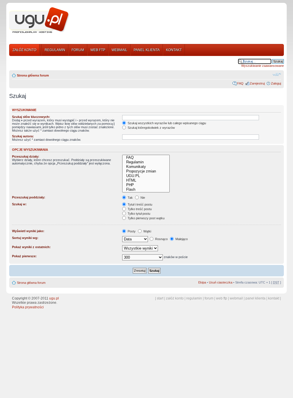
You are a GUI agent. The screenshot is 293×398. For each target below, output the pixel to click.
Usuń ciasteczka (220, 282)
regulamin (194, 298)
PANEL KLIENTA (147, 50)
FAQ (240, 83)
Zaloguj (276, 83)
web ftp (221, 298)
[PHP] (146, 185)
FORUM (78, 50)
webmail (236, 298)
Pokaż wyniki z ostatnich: (31, 247)
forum (209, 298)
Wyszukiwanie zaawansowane (262, 65)
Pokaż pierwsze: (24, 256)
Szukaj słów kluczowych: (31, 116)
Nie (142, 197)
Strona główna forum (33, 75)
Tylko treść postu (139, 209)
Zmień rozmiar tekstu (277, 74)
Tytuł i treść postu (139, 204)
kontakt (273, 298)
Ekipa (202, 282)
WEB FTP (97, 50)
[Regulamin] (146, 162)
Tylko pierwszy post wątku (146, 218)
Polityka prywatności (28, 307)
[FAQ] (146, 157)
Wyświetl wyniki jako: (28, 231)
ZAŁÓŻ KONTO (24, 50)
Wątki (146, 231)
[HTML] (146, 180)
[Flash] (146, 189)
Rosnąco (161, 239)
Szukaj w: (19, 204)
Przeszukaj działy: (25, 156)
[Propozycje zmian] (146, 171)
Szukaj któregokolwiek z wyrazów (151, 127)
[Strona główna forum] (39, 20)
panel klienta (256, 298)
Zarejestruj (257, 83)
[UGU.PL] (146, 176)
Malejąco (181, 239)
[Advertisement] (179, 21)
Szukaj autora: (23, 136)
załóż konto (175, 298)
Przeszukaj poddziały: (28, 197)
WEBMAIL (119, 50)
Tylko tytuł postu (138, 213)
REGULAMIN (55, 50)
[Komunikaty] (146, 166)
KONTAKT (174, 50)
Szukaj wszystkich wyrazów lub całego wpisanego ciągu (166, 123)
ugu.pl (54, 298)
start (160, 298)
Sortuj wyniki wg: (25, 238)
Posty (131, 231)
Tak (130, 197)
